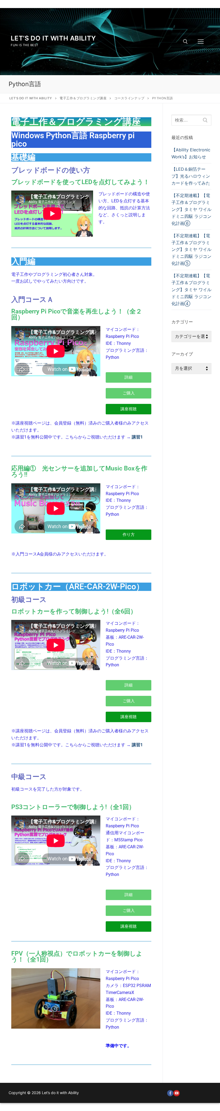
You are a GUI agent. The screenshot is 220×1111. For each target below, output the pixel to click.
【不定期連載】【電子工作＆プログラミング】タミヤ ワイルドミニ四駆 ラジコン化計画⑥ (191, 209)
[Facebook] (170, 1093)
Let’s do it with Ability (53, 38)
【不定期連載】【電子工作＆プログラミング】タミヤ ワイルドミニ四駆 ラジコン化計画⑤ (191, 249)
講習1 (137, 437)
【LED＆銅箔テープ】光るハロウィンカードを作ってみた (190, 176)
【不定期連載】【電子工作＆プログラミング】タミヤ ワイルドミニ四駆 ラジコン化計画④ (191, 289)
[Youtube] (176, 1093)
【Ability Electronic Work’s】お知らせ (190, 153)
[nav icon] (200, 41)
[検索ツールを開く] (185, 41)
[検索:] (191, 120)
